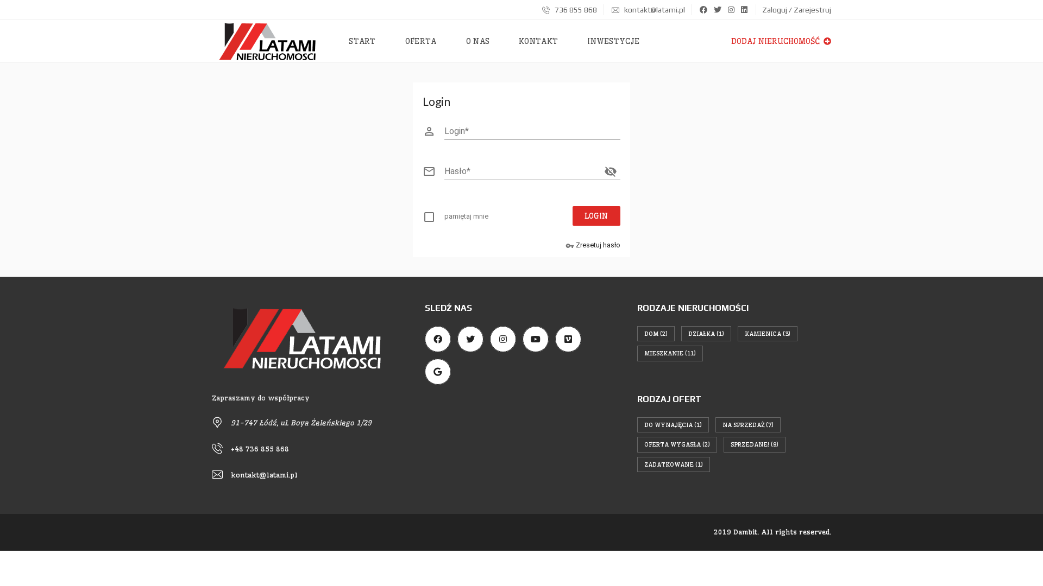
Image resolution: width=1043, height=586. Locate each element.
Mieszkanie (670, 353)
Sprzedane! (754, 444)
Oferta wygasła (677, 444)
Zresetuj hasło (593, 245)
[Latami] (267, 41)
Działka (706, 333)
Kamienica (767, 333)
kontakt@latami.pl (654, 9)
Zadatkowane (673, 464)
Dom (656, 333)
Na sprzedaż (748, 425)
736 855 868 (575, 9)
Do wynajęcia (673, 425)
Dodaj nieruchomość (776, 41)
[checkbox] (462, 219)
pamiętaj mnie (466, 216)
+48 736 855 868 (260, 448)
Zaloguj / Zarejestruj (796, 9)
